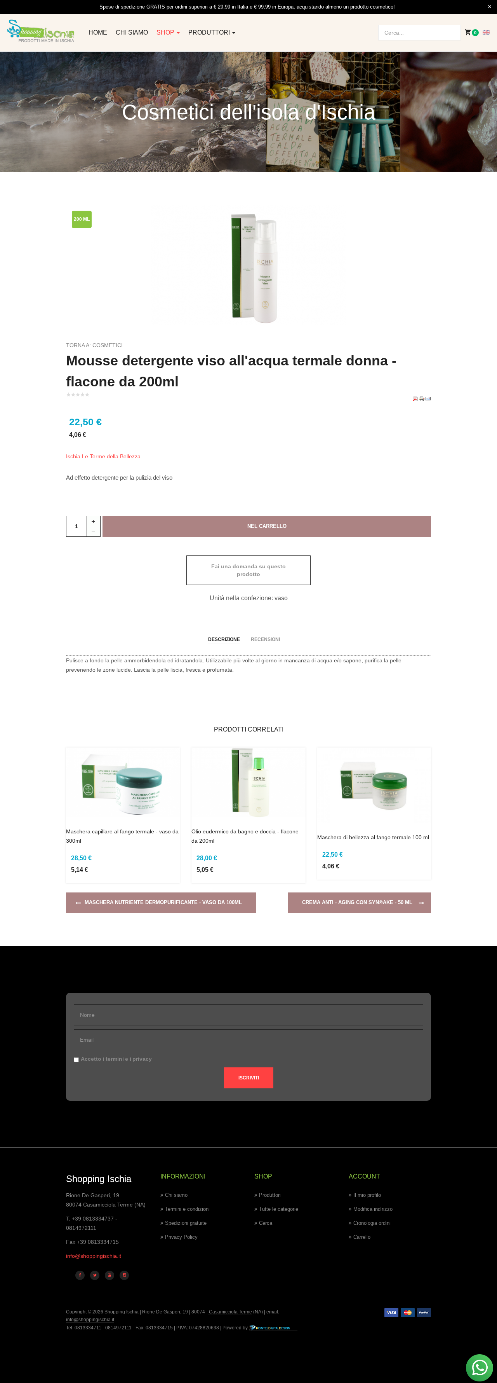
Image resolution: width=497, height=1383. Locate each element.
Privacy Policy (181, 1237)
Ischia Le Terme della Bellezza (103, 456)
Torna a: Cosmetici (94, 345)
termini (115, 1059)
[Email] (428, 398)
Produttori (209, 32)
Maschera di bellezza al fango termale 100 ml (373, 837)
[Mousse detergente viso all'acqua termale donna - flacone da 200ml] (248, 265)
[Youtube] (109, 1275)
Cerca (265, 1223)
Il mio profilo (367, 1195)
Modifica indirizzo (373, 1209)
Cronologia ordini (372, 1223)
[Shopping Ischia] (41, 31)
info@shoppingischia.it (93, 1256)
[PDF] (415, 398)
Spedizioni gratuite (186, 1223)
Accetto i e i (116, 1059)
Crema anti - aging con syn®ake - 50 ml (357, 902)
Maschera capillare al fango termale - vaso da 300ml (122, 836)
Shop (166, 32)
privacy (142, 1059)
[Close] (489, 7)
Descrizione (224, 639)
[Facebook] (80, 1275)
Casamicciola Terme (230, 1312)
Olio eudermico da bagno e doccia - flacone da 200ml (245, 836)
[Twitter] (94, 1275)
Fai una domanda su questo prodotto (248, 570)
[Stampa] (422, 398)
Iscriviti (248, 1078)
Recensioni (265, 639)
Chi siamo (132, 32)
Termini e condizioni (187, 1209)
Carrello (361, 1237)
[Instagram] (124, 1275)
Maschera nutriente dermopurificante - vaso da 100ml (163, 902)
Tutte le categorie (278, 1209)
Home (98, 32)
